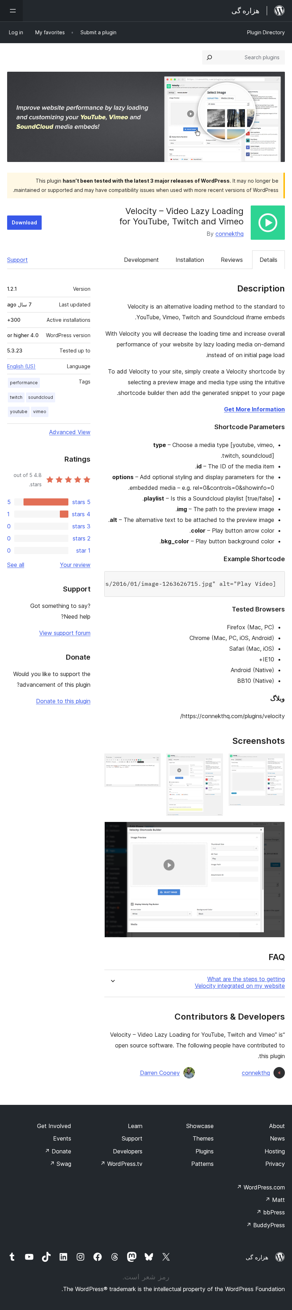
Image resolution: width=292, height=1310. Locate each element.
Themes (203, 1138)
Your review (75, 564)
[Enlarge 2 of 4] (213, 763)
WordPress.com (260, 1187)
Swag (60, 1163)
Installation (190, 259)
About (277, 1125)
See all (15, 564)
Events (62, 1138)
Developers (127, 1151)
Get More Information (254, 409)
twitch (16, 397)
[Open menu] (11, 10)
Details (268, 259)
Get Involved (54, 1125)
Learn (135, 1125)
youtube (18, 411)
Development (141, 259)
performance (24, 382)
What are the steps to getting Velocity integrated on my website (240, 982)
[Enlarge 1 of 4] (275, 763)
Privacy (275, 1163)
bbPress (270, 1212)
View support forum (64, 632)
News (277, 1138)
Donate (58, 1151)
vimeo (39, 411)
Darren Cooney (160, 1072)
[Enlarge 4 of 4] (275, 831)
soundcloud (40, 397)
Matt (275, 1199)
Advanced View (69, 432)
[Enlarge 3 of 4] (151, 763)
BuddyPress (265, 1225)
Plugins (204, 1151)
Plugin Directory (266, 32)
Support (17, 259)
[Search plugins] (209, 57)
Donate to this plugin (63, 701)
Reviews (232, 259)
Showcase (200, 1125)
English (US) (21, 366)
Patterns (202, 1163)
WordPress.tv (121, 1163)
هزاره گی (257, 1257)
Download (24, 222)
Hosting (275, 1151)
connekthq (229, 233)
